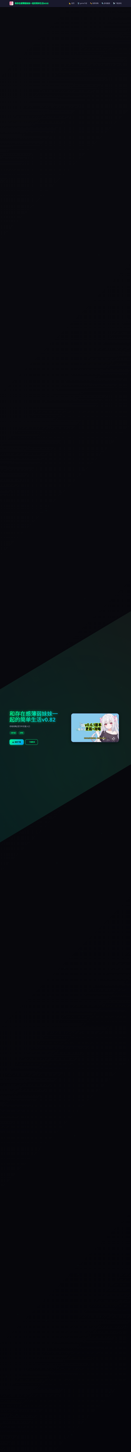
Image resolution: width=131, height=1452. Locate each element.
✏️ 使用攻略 (94, 3)
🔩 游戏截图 (106, 3)
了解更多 (32, 742)
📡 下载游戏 (117, 3)
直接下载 (18, 742)
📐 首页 (71, 3)
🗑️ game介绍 (82, 3)
